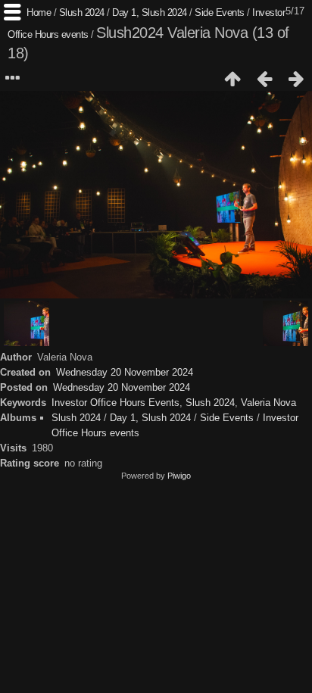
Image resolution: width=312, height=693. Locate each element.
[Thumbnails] (232, 78)
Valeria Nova (268, 402)
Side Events (220, 12)
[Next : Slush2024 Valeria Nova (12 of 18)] (296, 78)
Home (39, 12)
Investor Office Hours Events (115, 402)
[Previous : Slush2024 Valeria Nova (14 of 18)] (264, 78)
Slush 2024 (82, 12)
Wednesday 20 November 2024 (124, 372)
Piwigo (179, 475)
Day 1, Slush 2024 (149, 12)
